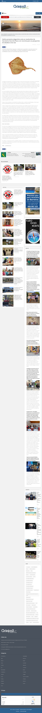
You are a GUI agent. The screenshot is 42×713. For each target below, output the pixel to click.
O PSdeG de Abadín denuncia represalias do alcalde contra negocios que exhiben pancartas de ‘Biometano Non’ (7, 177)
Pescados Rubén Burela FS (30, 612)
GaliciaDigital (29, 709)
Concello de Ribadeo (29, 586)
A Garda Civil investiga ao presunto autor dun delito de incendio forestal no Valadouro (13, 154)
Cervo (34, 576)
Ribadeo (36, 616)
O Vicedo (24, 672)
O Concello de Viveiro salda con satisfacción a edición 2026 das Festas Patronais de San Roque (18, 269)
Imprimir (35, 44)
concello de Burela (29, 580)
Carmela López (32, 574)
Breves (2, 660)
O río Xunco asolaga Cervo (5, 649)
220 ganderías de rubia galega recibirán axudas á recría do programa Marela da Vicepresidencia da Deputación (18, 242)
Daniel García (36, 590)
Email (39, 44)
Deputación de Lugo (29, 599)
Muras (24, 669)
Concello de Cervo (29, 582)
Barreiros (24, 658)
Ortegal (24, 674)
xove (31, 622)
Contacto (17, 711)
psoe (32, 616)
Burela (27, 574)
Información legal (23, 711)
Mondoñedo (3, 669)
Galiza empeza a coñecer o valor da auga (7, 642)
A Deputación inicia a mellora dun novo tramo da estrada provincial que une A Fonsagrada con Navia (18, 297)
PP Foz (37, 614)
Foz (36, 603)
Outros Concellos (26, 676)
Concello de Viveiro (29, 588)
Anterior (9, 152)
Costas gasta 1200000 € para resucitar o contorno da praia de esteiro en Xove (13, 646)
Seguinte (32, 152)
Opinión (2, 674)
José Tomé (28, 610)
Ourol (2, 676)
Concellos (24, 663)
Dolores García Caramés (30, 603)
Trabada (2, 683)
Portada (24, 678)
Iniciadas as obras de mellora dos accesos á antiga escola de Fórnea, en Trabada (14, 640)
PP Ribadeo (28, 616)
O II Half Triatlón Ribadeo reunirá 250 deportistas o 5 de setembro (39, 543)
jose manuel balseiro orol (30, 608)
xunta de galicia (36, 622)
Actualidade (25, 656)
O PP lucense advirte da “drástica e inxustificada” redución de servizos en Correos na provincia (18, 249)
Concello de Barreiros (29, 578)
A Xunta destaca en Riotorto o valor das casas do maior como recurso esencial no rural (18, 259)
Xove (2, 685)
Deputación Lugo (29, 601)
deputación (28, 597)
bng (31, 570)
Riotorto (24, 681)
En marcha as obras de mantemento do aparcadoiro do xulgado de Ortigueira (18, 289)
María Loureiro (33, 610)
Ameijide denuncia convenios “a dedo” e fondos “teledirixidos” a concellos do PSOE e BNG (30, 173)
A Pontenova (3, 656)
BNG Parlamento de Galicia (30, 572)
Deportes (24, 665)
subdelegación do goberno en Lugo (32, 618)
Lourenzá (24, 667)
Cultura (2, 665)
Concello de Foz (29, 584)
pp (37, 612)
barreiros (27, 570)
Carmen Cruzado (29, 576)
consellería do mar (8, 145)
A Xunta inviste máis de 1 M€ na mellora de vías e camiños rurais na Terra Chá (18, 174)
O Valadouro (3, 672)
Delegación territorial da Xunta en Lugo (32, 594)
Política (2, 678)
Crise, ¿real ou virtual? (4, 644)
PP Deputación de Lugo (30, 614)
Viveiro (27, 622)
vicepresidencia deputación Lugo (32, 620)
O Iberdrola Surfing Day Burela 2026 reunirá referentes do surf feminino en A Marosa (39, 513)
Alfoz (2, 658)
